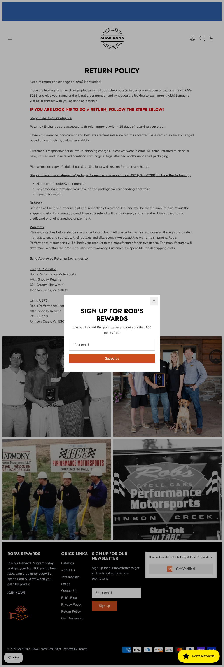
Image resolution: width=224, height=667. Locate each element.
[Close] (154, 301)
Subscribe (112, 358)
